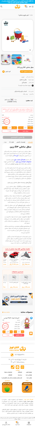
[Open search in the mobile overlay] (1, 6)
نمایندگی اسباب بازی (20, 160)
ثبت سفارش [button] (19, 335)
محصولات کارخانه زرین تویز (23, 162)
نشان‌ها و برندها (8, 372)
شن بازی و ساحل (24, 15)
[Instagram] (22, 367)
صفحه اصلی (29, 372)
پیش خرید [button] (25, 131)
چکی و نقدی (23, 80)
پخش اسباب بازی (28, 401)
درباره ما (20, 375)
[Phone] (12, 367)
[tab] (30, 142)
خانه (31, 15)
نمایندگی (24, 82)
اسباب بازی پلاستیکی (21, 91)
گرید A (16, 156)
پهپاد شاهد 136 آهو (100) (26, 259)
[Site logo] (17, 6)
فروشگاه (20, 372)
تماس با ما (29, 378)
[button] (31, 333)
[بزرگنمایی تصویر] (30, 50)
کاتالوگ (10, 375)
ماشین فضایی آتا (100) (14, 282)
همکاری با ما (29, 375)
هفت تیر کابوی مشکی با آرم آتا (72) (25, 283)
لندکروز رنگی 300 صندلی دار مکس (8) (13, 260)
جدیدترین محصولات (17, 272)
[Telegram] (17, 367)
